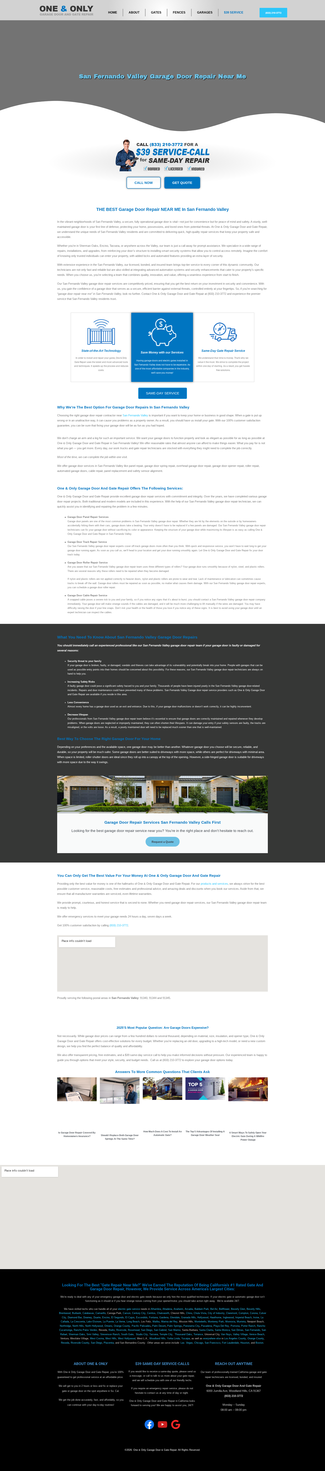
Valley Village (240, 1334)
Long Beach (133, 1321)
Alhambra (156, 1309)
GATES (156, 12)
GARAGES (205, 12)
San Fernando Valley (135, 415)
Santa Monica (222, 1330)
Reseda (65, 1343)
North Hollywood (94, 1326)
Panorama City (191, 1326)
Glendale (175, 1317)
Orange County (122, 1326)
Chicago (198, 1343)
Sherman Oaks (77, 1334)
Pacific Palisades (141, 1326)
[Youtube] (162, 1424)
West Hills (110, 1338)
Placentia (109, 1343)
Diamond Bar (75, 1317)
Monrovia (230, 1321)
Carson (127, 1313)
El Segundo (117, 1317)
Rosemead (134, 1330)
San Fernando (252, 1330)
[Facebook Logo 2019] (149, 1424)
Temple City (165, 1334)
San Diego (146, 1330)
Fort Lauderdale (230, 1343)
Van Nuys (226, 1334)
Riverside (121, 1330)
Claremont (231, 1313)
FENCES (179, 12)
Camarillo (101, 1313)
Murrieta (241, 1321)
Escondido (141, 1317)
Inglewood (228, 1317)
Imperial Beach (243, 1317)
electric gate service (128, 1309)
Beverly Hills (253, 1309)
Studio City (142, 1334)
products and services (214, 883)
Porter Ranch (248, 1326)
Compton (243, 1313)
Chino (189, 1313)
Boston (259, 1343)
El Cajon (129, 1317)
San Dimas (237, 1330)
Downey (87, 1317)
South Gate (127, 1334)
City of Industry (216, 1313)
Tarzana (153, 1334)
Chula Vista (200, 1313)
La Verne (120, 1321)
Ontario (108, 1326)
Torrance (198, 1334)
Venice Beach (256, 1334)
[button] (273, 12)
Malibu (156, 1321)
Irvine (256, 1317)
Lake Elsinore (94, 1321)
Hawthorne (215, 1317)
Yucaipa (185, 1338)
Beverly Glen (238, 1309)
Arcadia (189, 1309)
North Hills (78, 1326)
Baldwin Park (201, 1309)
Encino (106, 1317)
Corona (254, 1313)
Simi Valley (93, 1334)
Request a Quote (163, 841)
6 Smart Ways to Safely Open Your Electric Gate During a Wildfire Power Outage (248, 1136)
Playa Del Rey (221, 1326)
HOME (112, 12)
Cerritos (151, 1313)
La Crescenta (78, 1321)
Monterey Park (216, 1321)
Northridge (65, 1326)
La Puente (108, 1321)
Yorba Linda (173, 1338)
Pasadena (206, 1326)
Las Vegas (187, 1343)
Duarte (97, 1317)
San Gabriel (160, 1330)
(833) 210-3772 (118, 925)
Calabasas (88, 1313)
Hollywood (202, 1317)
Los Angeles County (235, 1338)
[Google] (175, 1424)
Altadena (167, 1309)
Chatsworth (163, 1313)
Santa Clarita (206, 1330)
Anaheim (178, 1309)
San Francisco (212, 1343)
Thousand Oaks (183, 1334)
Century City (139, 1313)
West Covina (97, 1338)
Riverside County (80, 1343)
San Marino (174, 1330)
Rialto (112, 1330)
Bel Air (213, 1309)
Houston (244, 1343)
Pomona (235, 1326)
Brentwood (65, 1313)
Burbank (76, 1313)
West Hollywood (126, 1338)
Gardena (164, 1317)
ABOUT (134, 12)
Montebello (200, 1321)
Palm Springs (174, 1326)
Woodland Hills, (157, 1338)
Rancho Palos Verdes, (86, 1330)
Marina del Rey (169, 1321)
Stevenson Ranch (110, 1334)
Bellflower (224, 1309)
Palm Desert (159, 1326)
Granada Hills (188, 1317)
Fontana (153, 1317)
